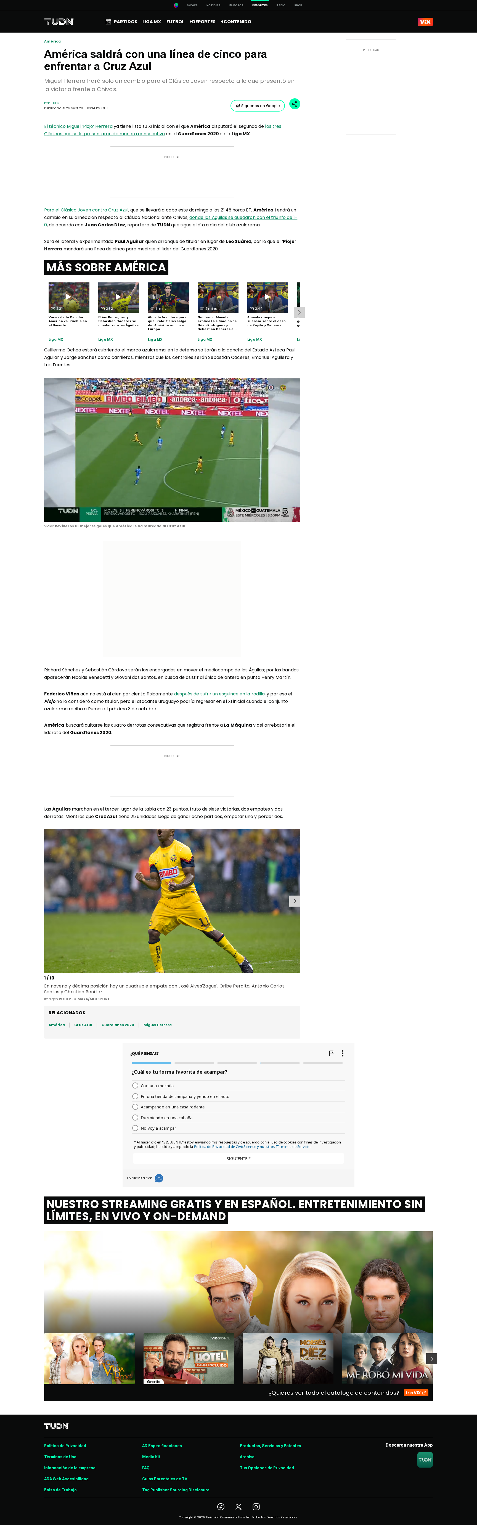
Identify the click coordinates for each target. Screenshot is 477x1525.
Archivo (247, 1457)
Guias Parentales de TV (164, 1479)
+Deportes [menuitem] (202, 21)
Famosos (236, 5)
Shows (192, 5)
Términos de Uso (60, 1457)
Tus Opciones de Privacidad (267, 1468)
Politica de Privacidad (65, 1446)
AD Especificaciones (162, 1446)
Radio (281, 5)
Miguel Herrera (158, 1025)
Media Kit (151, 1457)
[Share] (294, 103)
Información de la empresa (70, 1468)
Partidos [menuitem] (125, 21)
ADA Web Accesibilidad (66, 1479)
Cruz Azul (83, 1025)
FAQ (146, 1468)
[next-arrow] (299, 312)
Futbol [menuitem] (175, 21)
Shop (298, 5)
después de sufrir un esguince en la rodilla (219, 694)
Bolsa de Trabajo (60, 1490)
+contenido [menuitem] (236, 21)
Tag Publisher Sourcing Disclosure (176, 1490)
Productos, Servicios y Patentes (270, 1446)
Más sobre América (106, 267)
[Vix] (425, 22)
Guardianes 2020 (118, 1025)
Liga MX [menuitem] (151, 21)
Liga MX (56, 339)
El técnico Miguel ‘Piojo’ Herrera (78, 126)
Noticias (213, 5)
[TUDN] (59, 22)
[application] (172, 450)
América (52, 41)
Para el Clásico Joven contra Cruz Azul (86, 210)
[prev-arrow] (45, 901)
